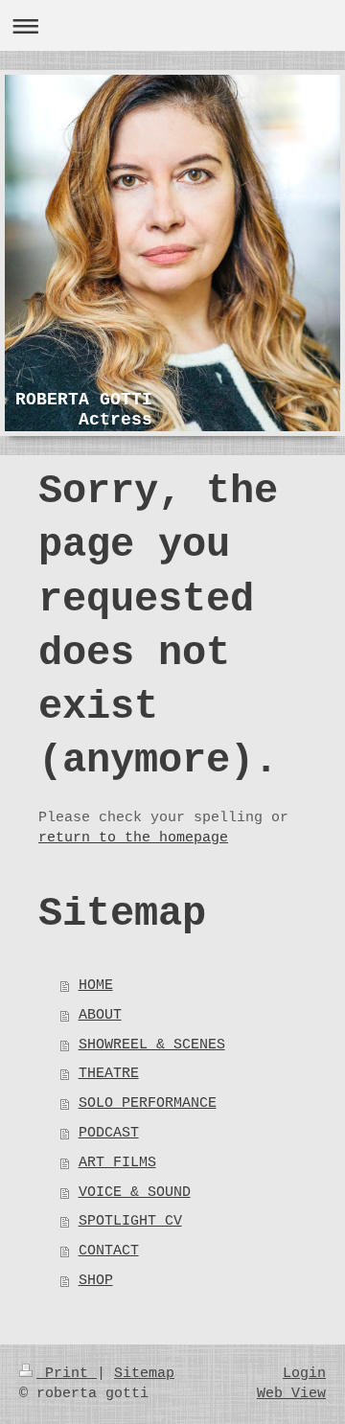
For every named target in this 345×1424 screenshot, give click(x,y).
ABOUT (100, 1014)
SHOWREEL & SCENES (152, 1044)
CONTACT (109, 1250)
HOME (96, 985)
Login (304, 1373)
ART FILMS (117, 1162)
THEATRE (109, 1073)
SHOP (96, 1280)
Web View (291, 1393)
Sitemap (144, 1373)
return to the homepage (133, 837)
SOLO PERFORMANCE (148, 1103)
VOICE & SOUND (135, 1192)
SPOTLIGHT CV (130, 1220)
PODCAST (109, 1132)
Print (66, 1373)
